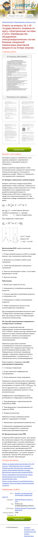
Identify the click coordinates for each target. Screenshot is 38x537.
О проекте (27, 527)
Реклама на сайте (29, 529)
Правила (26, 534)
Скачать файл (19, 149)
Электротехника (7, 22)
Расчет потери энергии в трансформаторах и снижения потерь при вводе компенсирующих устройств (18, 483)
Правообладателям (30, 532)
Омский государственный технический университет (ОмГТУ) (17, 495)
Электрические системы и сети (25, 22)
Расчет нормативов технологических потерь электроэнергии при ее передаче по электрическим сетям (17, 477)
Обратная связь (29, 536)
